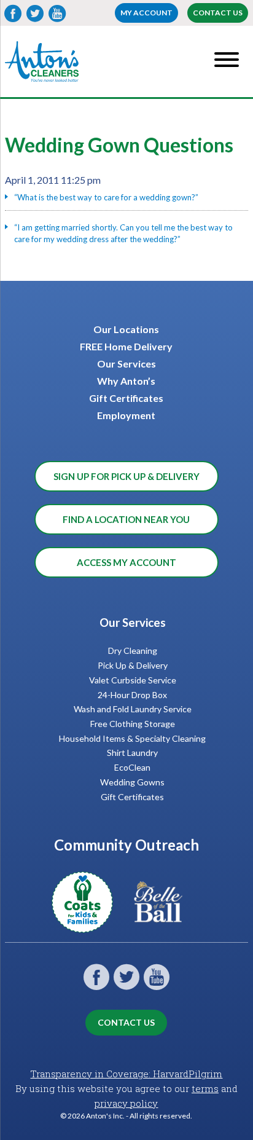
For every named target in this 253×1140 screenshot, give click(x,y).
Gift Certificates (126, 398)
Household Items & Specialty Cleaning (132, 738)
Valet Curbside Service (132, 680)
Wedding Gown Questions (119, 145)
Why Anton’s (126, 381)
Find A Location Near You (126, 519)
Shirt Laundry (132, 752)
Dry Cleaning (132, 650)
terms (205, 1088)
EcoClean (132, 767)
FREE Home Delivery (126, 346)
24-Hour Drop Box (132, 695)
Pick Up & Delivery (133, 665)
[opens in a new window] (88, 925)
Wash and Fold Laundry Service (133, 709)
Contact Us (218, 12)
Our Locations (126, 329)
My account (146, 12)
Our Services (126, 363)
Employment (126, 415)
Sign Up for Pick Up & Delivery (126, 476)
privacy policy (126, 1103)
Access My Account (126, 562)
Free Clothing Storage (132, 723)
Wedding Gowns (132, 782)
